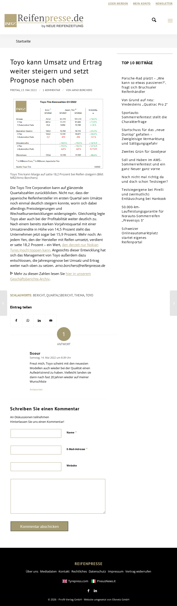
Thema (79, 295)
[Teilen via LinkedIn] (39, 320)
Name (72, 432)
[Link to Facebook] (88, 590)
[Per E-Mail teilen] (50, 320)
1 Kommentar (51, 90)
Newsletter (164, 3)
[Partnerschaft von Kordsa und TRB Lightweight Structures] (3, 303)
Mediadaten (48, 571)
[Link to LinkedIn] (95, 590)
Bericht (39, 295)
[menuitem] (118, 3)
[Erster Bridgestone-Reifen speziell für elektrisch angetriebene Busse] (173, 303)
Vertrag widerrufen (138, 571)
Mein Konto (142, 3)
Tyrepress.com (78, 581)
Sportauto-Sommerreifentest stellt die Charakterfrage (144, 117)
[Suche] (155, 20)
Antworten (36, 389)
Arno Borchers (82, 90)
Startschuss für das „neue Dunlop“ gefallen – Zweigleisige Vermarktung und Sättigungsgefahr (143, 137)
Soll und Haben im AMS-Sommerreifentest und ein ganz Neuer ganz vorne (143, 164)
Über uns (32, 571)
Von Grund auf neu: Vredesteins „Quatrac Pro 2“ (145, 102)
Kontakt (64, 571)
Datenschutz (97, 571)
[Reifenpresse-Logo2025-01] (44, 20)
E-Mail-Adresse (77, 449)
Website (72, 465)
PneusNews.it (106, 581)
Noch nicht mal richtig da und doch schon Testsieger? (145, 179)
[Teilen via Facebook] (16, 320)
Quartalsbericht (59, 295)
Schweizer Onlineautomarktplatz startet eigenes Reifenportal (140, 235)
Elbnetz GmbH (120, 599)
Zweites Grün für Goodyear (144, 151)
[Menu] (170, 20)
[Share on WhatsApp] (27, 320)
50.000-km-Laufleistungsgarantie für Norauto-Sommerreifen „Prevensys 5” (143, 214)
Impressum (116, 571)
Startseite (23, 41)
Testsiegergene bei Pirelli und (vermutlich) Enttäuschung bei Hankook (144, 194)
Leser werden (118, 3)
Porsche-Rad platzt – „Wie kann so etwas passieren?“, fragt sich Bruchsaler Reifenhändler (144, 85)
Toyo (89, 295)
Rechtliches (79, 571)
